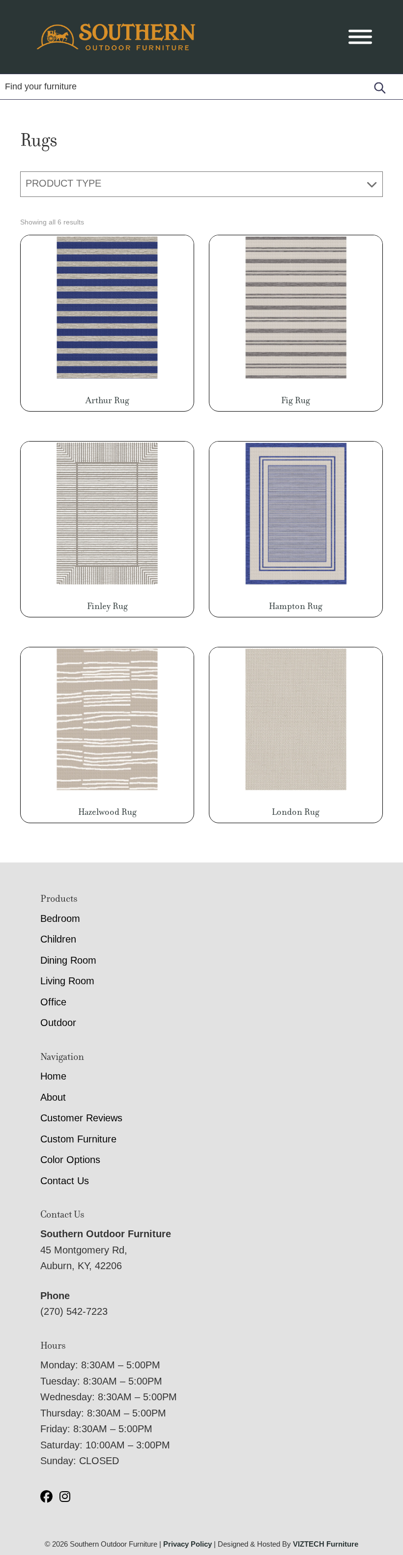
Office (53, 1002)
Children (58, 939)
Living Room (67, 980)
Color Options (70, 1159)
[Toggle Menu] (360, 37)
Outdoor (58, 1022)
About (53, 1097)
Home (53, 1076)
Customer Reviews (81, 1117)
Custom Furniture (78, 1139)
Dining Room (68, 960)
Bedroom (60, 918)
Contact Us (64, 1180)
